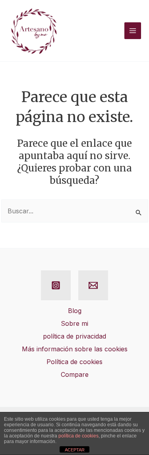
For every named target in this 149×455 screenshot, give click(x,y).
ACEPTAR (75, 449)
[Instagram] (56, 285)
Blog (74, 311)
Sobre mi (74, 323)
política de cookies (78, 436)
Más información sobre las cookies (75, 349)
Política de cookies (74, 362)
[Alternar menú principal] (132, 30)
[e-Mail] (93, 285)
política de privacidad (74, 336)
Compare (75, 374)
